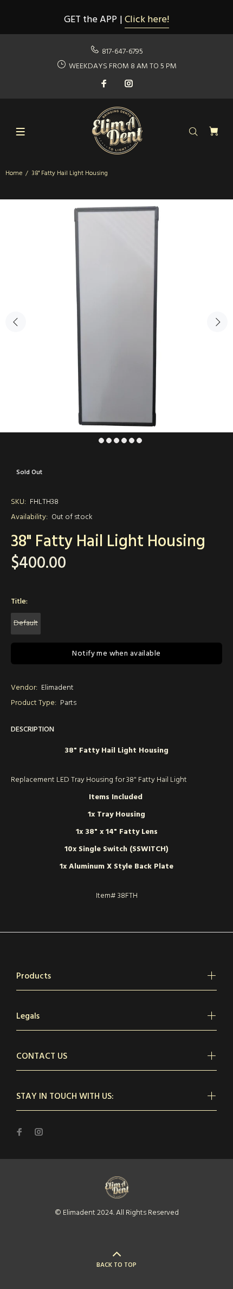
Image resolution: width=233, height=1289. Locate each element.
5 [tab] (124, 440)
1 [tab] (93, 440)
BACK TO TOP (116, 1265)
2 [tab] (101, 440)
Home (13, 173)
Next (217, 322)
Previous (15, 322)
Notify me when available (116, 653)
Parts (68, 703)
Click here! (147, 20)
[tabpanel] (116, 315)
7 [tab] (139, 440)
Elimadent (57, 688)
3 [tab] (109, 440)
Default (26, 623)
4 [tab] (116, 440)
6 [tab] (131, 440)
